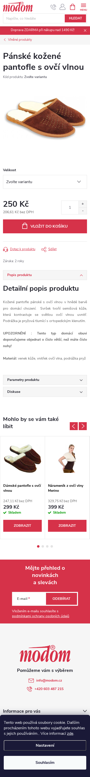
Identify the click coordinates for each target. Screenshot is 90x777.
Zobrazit (22, 525)
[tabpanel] (22, 487)
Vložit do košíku (49, 226)
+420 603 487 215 (49, 689)
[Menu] (83, 6)
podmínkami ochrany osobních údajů (40, 616)
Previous (74, 426)
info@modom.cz (49, 680)
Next (83, 426)
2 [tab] (43, 546)
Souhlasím (45, 762)
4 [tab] (51, 546)
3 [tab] (47, 546)
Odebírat (61, 598)
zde (70, 733)
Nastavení (45, 745)
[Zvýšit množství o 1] (82, 204)
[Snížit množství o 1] (82, 210)
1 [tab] (38, 546)
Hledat (75, 18)
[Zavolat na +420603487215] (53, 7)
